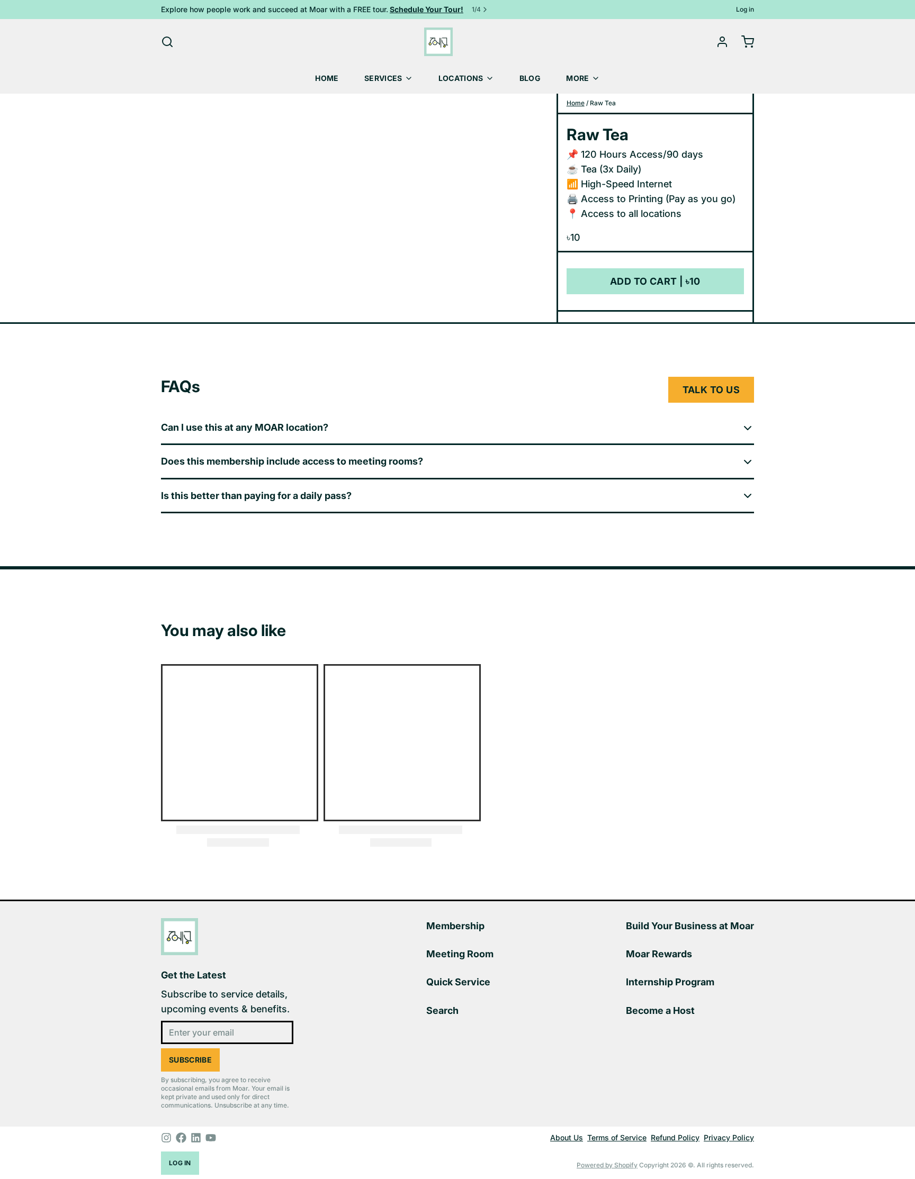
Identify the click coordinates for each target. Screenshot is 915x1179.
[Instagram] (166, 1137)
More (577, 78)
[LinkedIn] (196, 1137)
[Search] (167, 41)
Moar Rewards (659, 953)
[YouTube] (210, 1137)
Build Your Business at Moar (690, 925)
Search (442, 1010)
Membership (455, 925)
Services (383, 78)
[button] (655, 281)
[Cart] (743, 41)
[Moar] (438, 42)
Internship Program (670, 981)
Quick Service (458, 981)
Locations (460, 78)
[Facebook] (181, 1137)
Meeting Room (460, 953)
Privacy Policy (729, 1137)
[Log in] (718, 41)
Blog (530, 78)
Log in (745, 9)
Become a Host (660, 1010)
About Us (566, 1137)
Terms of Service (617, 1137)
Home (326, 78)
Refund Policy (675, 1137)
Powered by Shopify (607, 1165)
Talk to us (711, 389)
